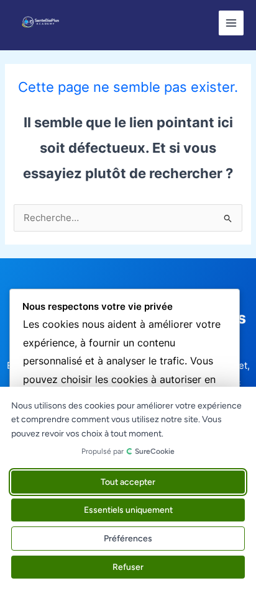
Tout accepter (128, 482)
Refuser (128, 567)
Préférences (128, 538)
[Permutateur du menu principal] (231, 23)
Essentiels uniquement (128, 510)
